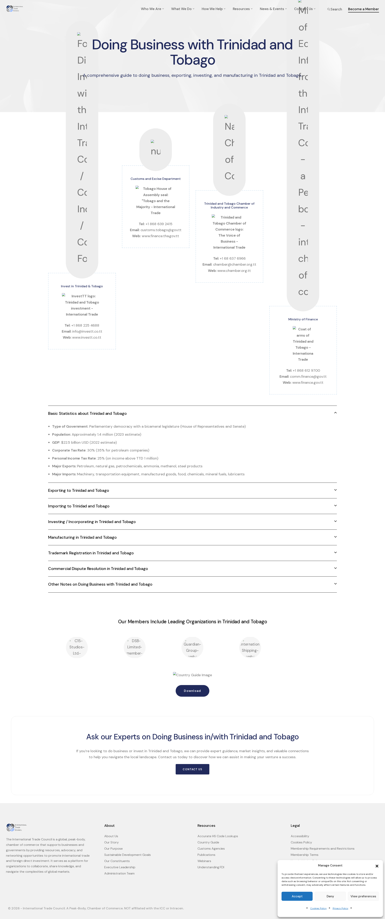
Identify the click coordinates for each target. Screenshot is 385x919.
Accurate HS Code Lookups (218, 836)
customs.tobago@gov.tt (161, 230)
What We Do (181, 9)
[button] (377, 866)
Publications (206, 855)
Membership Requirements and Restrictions (323, 848)
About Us (111, 836)
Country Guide (208, 842)
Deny (330, 896)
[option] (77, 647)
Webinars (204, 861)
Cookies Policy (318, 908)
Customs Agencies (211, 848)
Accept (297, 896)
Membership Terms (304, 855)
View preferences (363, 896)
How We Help (212, 9)
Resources (241, 9)
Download (192, 691)
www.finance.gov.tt (307, 382)
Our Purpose (113, 848)
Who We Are (151, 9)
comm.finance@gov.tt (308, 376)
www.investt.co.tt (86, 337)
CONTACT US (192, 769)
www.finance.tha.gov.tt (160, 236)
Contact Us (303, 9)
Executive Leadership (119, 867)
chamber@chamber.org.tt (234, 264)
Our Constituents (117, 861)
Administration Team (119, 873)
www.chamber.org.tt (234, 270)
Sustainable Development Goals (127, 855)
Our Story (111, 842)
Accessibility (300, 836)
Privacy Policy (340, 908)
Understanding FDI (211, 867)
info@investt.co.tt (87, 331)
